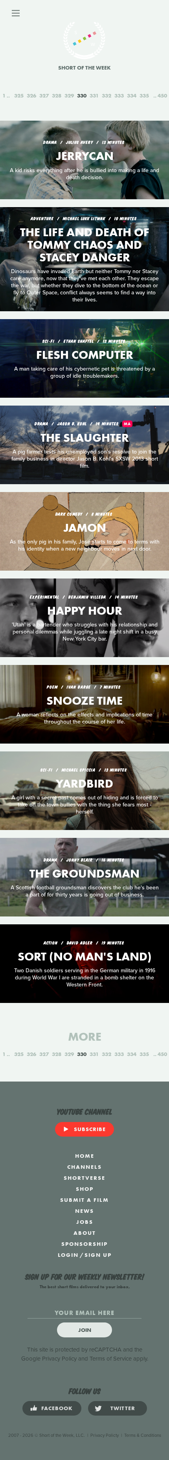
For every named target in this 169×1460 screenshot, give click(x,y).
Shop (85, 1188)
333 (119, 95)
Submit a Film (84, 1199)
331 (94, 95)
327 (44, 95)
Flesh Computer (84, 354)
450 (162, 95)
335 (144, 95)
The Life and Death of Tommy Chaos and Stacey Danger (84, 245)
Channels (84, 1166)
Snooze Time (84, 700)
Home (84, 1155)
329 (69, 95)
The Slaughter (84, 437)
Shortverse (84, 1177)
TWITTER (122, 1408)
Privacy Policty (104, 1435)
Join (84, 1329)
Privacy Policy (59, 1358)
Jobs (84, 1221)
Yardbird (84, 783)
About (84, 1232)
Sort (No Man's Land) (85, 956)
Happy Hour (84, 610)
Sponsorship (84, 1243)
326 (31, 95)
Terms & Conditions (142, 1435)
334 (131, 95)
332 (106, 95)
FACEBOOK (57, 1408)
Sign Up (98, 1254)
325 (19, 95)
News (84, 1210)
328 (56, 95)
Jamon (84, 527)
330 (81, 95)
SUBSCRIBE (90, 1129)
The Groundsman (84, 873)
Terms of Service (111, 1358)
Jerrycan (85, 156)
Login (68, 1254)
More (84, 1036)
